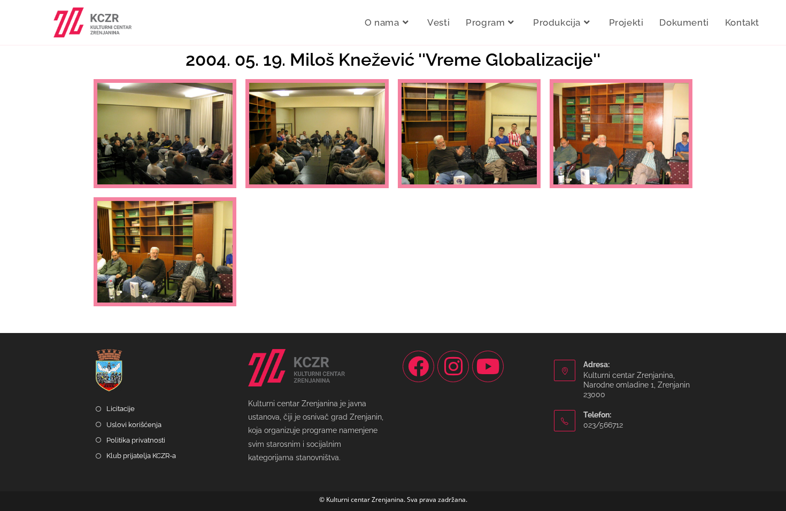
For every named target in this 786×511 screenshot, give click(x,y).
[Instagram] (453, 366)
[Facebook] (418, 366)
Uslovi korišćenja (133, 425)
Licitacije (120, 409)
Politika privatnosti (135, 440)
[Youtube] (488, 366)
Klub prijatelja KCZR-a (141, 456)
